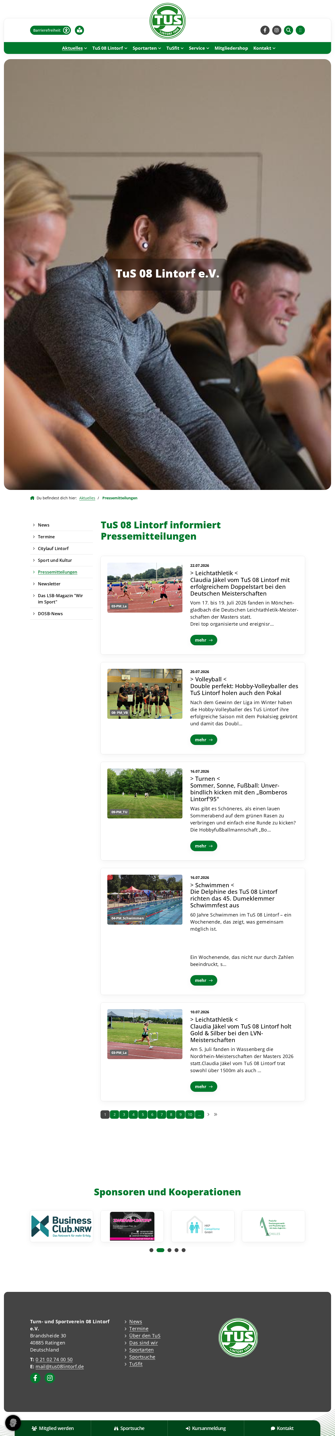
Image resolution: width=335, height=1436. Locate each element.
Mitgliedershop (231, 48)
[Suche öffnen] (288, 30)
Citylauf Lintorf (53, 548)
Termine (46, 537)
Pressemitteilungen (57, 572)
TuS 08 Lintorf (107, 48)
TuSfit (172, 48)
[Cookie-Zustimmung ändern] (13, 1423)
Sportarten (145, 48)
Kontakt (262, 48)
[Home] (167, 21)
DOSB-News (50, 614)
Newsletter (49, 584)
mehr (200, 640)
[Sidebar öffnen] (300, 30)
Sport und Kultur (55, 560)
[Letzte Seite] (215, 1114)
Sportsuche (142, 1357)
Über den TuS (144, 1335)
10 (190, 1114)
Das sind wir (143, 1342)
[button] (151, 1250)
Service (197, 48)
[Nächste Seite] (208, 1114)
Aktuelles (72, 48)
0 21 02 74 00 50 (54, 1359)
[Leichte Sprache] (79, 30)
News (43, 525)
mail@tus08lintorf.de (60, 1366)
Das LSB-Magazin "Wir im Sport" (60, 599)
